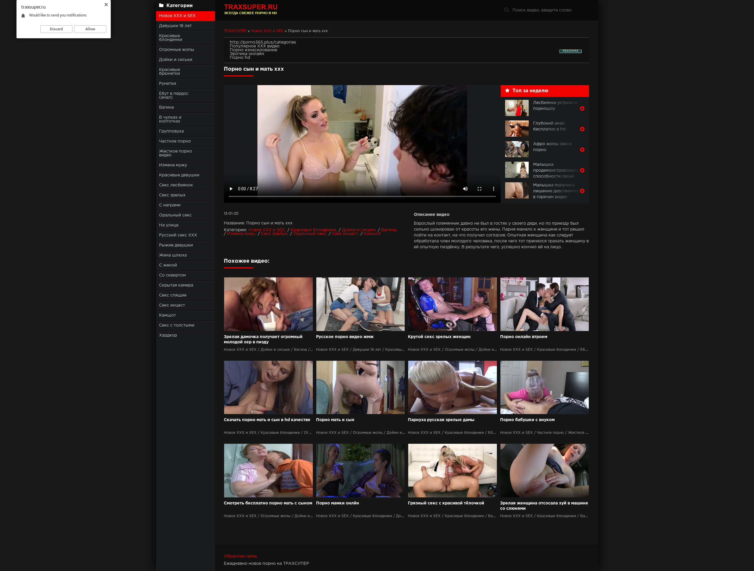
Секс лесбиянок (176, 185)
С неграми (170, 205)
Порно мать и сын (335, 420)
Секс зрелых (172, 195)
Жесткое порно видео (175, 153)
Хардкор (168, 335)
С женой (168, 265)
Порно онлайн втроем (523, 337)
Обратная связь (240, 556)
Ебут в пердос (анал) (173, 95)
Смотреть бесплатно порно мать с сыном (268, 503)
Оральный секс (175, 215)
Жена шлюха (173, 255)
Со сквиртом (172, 275)
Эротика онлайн (247, 54)
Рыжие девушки (176, 245)
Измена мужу (173, 165)
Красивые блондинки (170, 38)
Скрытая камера (176, 285)
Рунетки (167, 83)
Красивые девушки (179, 175)
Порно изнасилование (253, 50)
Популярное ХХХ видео (255, 46)
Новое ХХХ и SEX (177, 16)
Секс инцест (172, 305)
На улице (168, 225)
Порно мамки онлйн (337, 503)
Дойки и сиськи (175, 60)
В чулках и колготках (170, 119)
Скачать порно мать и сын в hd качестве (267, 420)
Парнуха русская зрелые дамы (441, 420)
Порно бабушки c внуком (527, 420)
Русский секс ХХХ (178, 235)
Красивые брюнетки (169, 71)
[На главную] (260, 10)
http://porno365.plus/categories (263, 42)
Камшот (167, 315)
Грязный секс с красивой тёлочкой (446, 503)
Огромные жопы (176, 50)
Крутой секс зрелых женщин (439, 337)
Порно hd (240, 57)
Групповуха (171, 131)
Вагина (166, 107)
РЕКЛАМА (570, 51)
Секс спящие (172, 295)
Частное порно (175, 141)
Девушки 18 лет (175, 26)
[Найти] (506, 10)
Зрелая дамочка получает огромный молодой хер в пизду (263, 339)
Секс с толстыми (176, 325)
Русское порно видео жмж (344, 337)
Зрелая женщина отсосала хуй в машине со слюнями (544, 506)
